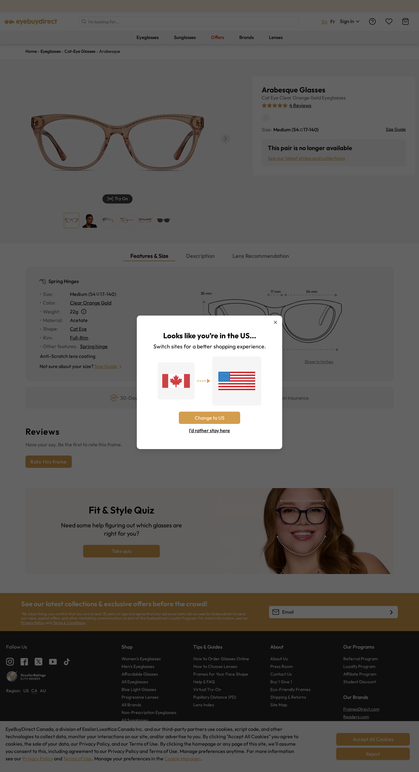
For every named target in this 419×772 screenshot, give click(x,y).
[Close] (275, 322)
